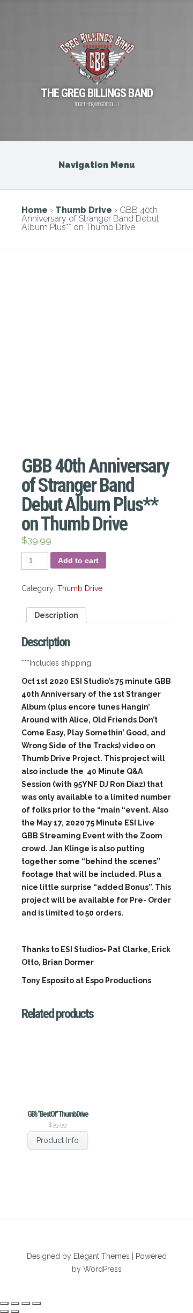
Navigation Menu (96, 165)
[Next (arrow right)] (15, 1311)
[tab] (56, 615)
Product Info (57, 1140)
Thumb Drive (83, 210)
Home (34, 210)
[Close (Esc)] (4, 1303)
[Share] (15, 1303)
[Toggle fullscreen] (25, 1303)
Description (56, 615)
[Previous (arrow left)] (4, 1311)
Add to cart (78, 560)
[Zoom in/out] (36, 1303)
